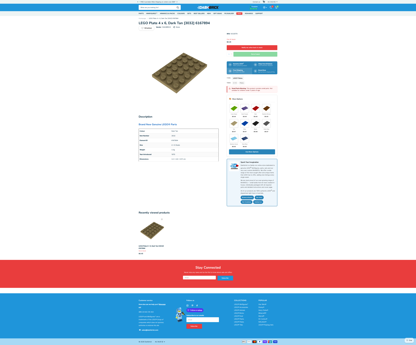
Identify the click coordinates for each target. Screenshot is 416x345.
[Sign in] (265, 7)
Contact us (256, 2)
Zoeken (178, 7)
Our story (259, 197)
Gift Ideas (217, 13)
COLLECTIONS (240, 300)
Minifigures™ (151, 13)
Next (178, 2)
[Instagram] (187, 306)
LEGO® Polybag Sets (265, 325)
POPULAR (262, 300)
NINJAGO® (262, 322)
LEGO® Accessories (241, 307)
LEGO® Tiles (238, 325)
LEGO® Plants (239, 319)
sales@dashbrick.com (150, 330)
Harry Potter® (263, 310)
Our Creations (246, 202)
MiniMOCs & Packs (167, 13)
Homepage (142, 18)
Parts (141, 13)
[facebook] (197, 305)
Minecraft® (262, 313)
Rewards (249, 13)
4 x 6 (234, 83)
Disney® (261, 307)
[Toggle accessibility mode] (264, 1)
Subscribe (225, 278)
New (209, 13)
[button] (137, 2)
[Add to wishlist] (161, 219)
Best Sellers (199, 13)
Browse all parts (247, 197)
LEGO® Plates (237, 78)
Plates (242, 83)
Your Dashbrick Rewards (169, 2)
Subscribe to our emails (195, 315)
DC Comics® (262, 319)
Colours (181, 13)
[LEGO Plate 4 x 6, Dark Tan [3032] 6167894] (152, 230)
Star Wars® (262, 304)
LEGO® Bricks (239, 313)
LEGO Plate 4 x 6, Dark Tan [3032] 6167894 (151, 247)
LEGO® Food (238, 316)
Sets (189, 13)
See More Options (252, 152)
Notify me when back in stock (252, 48)
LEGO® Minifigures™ (241, 304)
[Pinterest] (192, 306)
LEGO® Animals (239, 310)
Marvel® (261, 316)
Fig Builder (229, 13)
